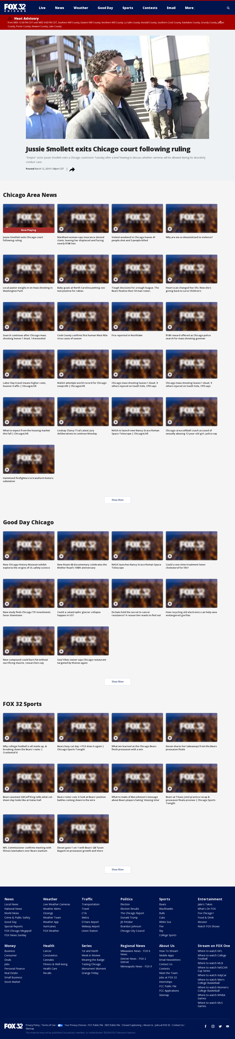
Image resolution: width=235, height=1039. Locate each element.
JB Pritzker (126, 922)
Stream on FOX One (214, 945)
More (189, 8)
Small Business (13, 977)
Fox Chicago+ (206, 913)
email (228, 1026)
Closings (48, 913)
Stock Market (12, 982)
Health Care (50, 968)
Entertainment (210, 899)
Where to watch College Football (212, 957)
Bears (162, 904)
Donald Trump (129, 917)
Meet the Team (168, 973)
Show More (118, 500)
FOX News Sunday (15, 935)
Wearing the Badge (93, 959)
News (9, 899)
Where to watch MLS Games (210, 1004)
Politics (126, 899)
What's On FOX (207, 908)
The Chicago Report (132, 913)
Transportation (91, 904)
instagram (213, 1026)
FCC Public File (167, 986)
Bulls (162, 913)
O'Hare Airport (90, 922)
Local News (11, 904)
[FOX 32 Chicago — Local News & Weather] (16, 7)
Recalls (47, 973)
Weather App (51, 922)
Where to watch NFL (210, 951)
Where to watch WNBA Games (211, 996)
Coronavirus (50, 955)
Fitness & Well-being (55, 964)
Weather (50, 899)
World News (11, 913)
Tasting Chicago (91, 964)
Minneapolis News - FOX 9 (136, 966)
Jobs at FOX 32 (168, 977)
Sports (164, 899)
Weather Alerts (52, 908)
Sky (161, 930)
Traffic (87, 899)
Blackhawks (166, 908)
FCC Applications (169, 990)
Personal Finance (14, 968)
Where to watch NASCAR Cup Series (212, 969)
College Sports (167, 935)
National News (13, 908)
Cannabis (48, 959)
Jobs (7, 964)
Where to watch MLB (210, 963)
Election (125, 904)
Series (87, 945)
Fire (161, 926)
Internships (165, 982)
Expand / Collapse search (228, 8)
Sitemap (164, 995)
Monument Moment (94, 968)
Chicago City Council (132, 930)
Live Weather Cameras (56, 904)
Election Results (129, 908)
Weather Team (52, 917)
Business (9, 951)
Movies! (202, 922)
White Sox (165, 922)
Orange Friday (90, 973)
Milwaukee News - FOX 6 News (135, 952)
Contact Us (165, 964)
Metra (85, 917)
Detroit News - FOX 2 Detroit (133, 960)
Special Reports (13, 926)
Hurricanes (49, 926)
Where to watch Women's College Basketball (213, 989)
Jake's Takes (205, 904)
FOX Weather (51, 930)
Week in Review (91, 955)
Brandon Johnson (130, 926)
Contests (164, 968)
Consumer (10, 955)
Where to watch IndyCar (212, 975)
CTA (84, 913)
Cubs (162, 917)
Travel (85, 908)
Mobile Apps (166, 955)
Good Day (10, 922)
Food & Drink (206, 917)
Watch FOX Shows (209, 926)
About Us (166, 945)
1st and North (90, 951)
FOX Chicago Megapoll (17, 930)
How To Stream (168, 951)
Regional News (132, 945)
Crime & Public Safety (17, 917)
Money (10, 945)
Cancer (47, 951)
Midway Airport (91, 926)
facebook (206, 1026)
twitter (220, 1026)
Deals (7, 959)
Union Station (90, 930)
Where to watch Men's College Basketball (211, 981)
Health (48, 945)
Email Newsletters (170, 959)
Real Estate (11, 973)
